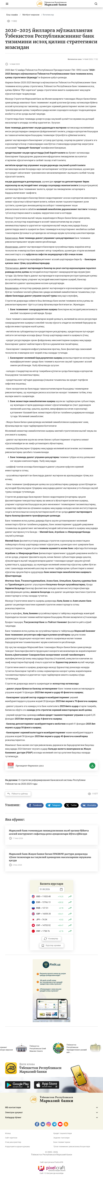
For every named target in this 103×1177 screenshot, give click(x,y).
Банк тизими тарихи (61, 1142)
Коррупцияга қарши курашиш (17, 1147)
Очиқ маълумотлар (13, 1142)
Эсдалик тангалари (61, 1138)
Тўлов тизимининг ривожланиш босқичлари (71, 1147)
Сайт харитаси (11, 1138)
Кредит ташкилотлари (62, 1133)
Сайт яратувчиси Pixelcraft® (51, 1162)
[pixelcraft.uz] (51, 1168)
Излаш (8, 1133)
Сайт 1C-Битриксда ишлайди (51, 1173)
